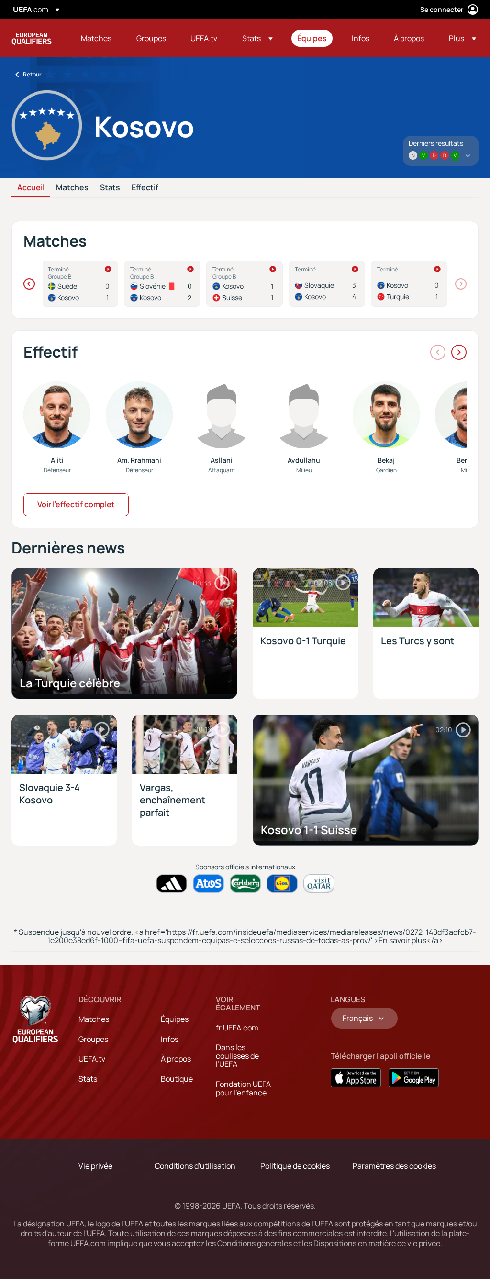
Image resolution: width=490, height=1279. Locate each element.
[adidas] (171, 883)
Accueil (31, 188)
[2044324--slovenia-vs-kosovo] (162, 284)
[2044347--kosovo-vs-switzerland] (244, 284)
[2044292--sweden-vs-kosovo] (80, 284)
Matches (72, 188)
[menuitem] (97, 38)
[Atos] (208, 883)
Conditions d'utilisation (195, 1165)
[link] (96, 38)
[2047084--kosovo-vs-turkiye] (409, 284)
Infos (169, 1039)
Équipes (175, 1019)
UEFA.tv (91, 1058)
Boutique (177, 1078)
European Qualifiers (31, 38)
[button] (257, 38)
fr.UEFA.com (237, 1027)
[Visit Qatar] (318, 883)
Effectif (145, 188)
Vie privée (95, 1165)
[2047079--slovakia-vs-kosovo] (327, 284)
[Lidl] (282, 883)
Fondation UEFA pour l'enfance (243, 1088)
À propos (176, 1058)
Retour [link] (32, 74)
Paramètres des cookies (394, 1165)
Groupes (93, 1039)
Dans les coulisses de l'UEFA (237, 1055)
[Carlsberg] (245, 883)
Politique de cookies (295, 1165)
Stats (110, 188)
